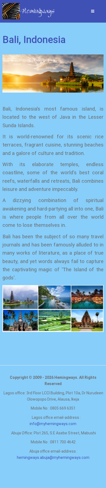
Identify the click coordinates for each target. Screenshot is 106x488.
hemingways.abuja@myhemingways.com (53, 457)
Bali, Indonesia (34, 39)
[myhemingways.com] (17, 11)
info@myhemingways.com (53, 424)
